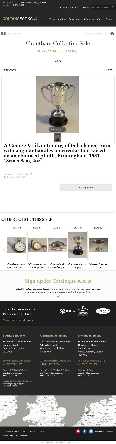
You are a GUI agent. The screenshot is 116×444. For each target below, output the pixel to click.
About (100, 19)
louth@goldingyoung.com (12, 373)
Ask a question (85, 187)
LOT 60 (77, 247)
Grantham (29, 3)
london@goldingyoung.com (88, 373)
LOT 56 (16, 247)
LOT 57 (37, 247)
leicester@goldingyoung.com (14, 384)
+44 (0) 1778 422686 (16, 2)
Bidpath (57, 442)
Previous (10, 70)
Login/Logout (64, 7)
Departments (75, 19)
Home (52, 19)
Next (109, 70)
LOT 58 (57, 247)
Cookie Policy (21, 436)
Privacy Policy (8, 436)
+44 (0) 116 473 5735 (10, 386)
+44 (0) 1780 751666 (47, 375)
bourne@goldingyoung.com (17, 360)
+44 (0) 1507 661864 (10, 375)
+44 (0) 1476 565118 (41, 2)
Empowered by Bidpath (104, 431)
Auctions (61, 19)
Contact (109, 19)
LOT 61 (98, 247)
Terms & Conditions (36, 431)
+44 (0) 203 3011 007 (85, 375)
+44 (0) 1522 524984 (16, 5)
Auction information (97, 33)
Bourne (5, 3)
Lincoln (6, 5)
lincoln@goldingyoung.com (92, 360)
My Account (76, 7)
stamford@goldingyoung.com (51, 373)
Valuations (89, 19)
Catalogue (13, 33)
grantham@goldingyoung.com (55, 360)
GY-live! (86, 7)
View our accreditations (18, 320)
